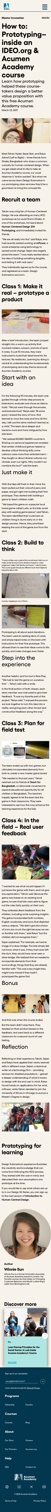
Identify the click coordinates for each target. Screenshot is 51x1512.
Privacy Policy (40, 1501)
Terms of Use (10, 1501)
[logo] (7, 6)
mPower (41, 243)
